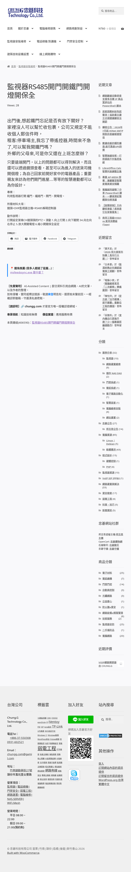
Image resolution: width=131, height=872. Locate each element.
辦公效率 (43, 779)
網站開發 (41, 771)
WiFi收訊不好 (50, 731)
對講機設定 (53, 743)
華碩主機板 (46, 775)
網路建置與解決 (110, 484)
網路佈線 (51, 770)
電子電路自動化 (114, 393)
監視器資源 (108, 472)
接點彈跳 (52, 754)
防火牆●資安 (109, 607)
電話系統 (111, 387)
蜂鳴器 (53, 775)
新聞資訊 (107, 510)
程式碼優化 (49, 767)
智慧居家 (111, 402)
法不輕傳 (43, 762)
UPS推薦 (41, 731)
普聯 (59, 754)
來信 (50, 294)
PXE (39, 727)
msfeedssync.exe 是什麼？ (27, 272)
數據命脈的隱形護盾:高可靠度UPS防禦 (112, 146)
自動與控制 (108, 590)
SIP (42, 727)
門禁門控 (107, 584)
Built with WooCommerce (23, 853)
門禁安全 (12, 791)
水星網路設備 (50, 758)
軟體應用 (111, 449)
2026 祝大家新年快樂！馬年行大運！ (112, 255)
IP (47, 722)
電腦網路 (107, 635)
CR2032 (54, 718)
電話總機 (107, 578)
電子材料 (107, 572)
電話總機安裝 (50, 783)
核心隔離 (41, 758)
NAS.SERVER (15, 799)
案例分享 (107, 352)
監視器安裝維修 (16, 41)
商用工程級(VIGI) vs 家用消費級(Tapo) (111, 221)
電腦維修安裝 (113, 408)
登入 (101, 764)
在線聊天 (114, 545)
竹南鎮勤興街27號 (21, 770)
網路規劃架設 (74, 28)
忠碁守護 (114, 548)
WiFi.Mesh (13, 803)
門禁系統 (111, 382)
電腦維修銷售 (47, 28)
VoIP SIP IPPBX (111, 478)
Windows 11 (42, 735)
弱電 (60, 743)
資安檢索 (107, 493)
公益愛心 (107, 601)
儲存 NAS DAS (114, 373)
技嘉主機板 (44, 754)
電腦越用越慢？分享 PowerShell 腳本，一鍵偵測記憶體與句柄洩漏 (112, 194)
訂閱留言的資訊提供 (111, 776)
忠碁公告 (107, 423)
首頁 (10, 28)
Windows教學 (53, 735)
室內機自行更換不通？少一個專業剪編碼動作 (112, 320)
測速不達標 (52, 762)
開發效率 (51, 779)
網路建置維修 (113, 364)
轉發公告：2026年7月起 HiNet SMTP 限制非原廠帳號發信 (112, 132)
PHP (108, 466)
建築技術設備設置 (18, 54)
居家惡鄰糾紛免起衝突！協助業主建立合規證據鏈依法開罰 (112, 116)
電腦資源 (107, 434)
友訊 (47, 743)
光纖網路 (107, 595)
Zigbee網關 (54, 739)
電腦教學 (41, 783)
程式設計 (107, 455)
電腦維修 (25, 795)
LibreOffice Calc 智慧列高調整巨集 (112, 169)
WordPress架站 (44, 739)
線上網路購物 (47, 54)
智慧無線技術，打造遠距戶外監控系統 (112, 159)
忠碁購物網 (116, 541)
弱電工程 (107, 498)
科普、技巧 (108, 504)
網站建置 (111, 417)
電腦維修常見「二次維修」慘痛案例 (112, 287)
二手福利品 (108, 630)
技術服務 (107, 618)
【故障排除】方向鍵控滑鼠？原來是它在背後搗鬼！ (112, 209)
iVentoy (54, 722)
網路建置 (12, 795)
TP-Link (57, 726)
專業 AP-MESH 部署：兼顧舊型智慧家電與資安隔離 (112, 180)
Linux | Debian (110, 442)
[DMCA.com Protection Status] (111, 735)
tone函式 (47, 727)
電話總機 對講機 (46, 41)
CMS (49, 718)
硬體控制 (111, 461)
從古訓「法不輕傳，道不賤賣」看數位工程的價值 (112, 301)
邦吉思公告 (112, 429)
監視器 (109, 358)
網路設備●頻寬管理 (112, 612)
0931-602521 (15, 742)
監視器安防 (108, 624)
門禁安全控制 (75, 41)
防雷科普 (58, 779)
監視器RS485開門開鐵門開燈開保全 (53, 322)
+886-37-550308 (20, 738)
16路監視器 (42, 718)
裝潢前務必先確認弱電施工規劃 (112, 268)
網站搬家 (58, 767)
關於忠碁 (23, 28)
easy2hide (42, 722)
